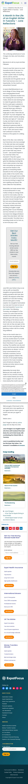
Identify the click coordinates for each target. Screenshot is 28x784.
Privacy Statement (17, 400)
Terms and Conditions (10, 770)
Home (5, 8)
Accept (14, 394)
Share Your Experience (8, 701)
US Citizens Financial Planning (10, 737)
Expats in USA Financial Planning (11, 739)
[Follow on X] (3, 528)
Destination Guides (7, 697)
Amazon (22, 445)
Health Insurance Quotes (9, 725)
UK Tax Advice (6, 732)
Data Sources (14, 775)
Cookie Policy (9, 400)
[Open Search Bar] (22, 3)
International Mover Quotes (10, 730)
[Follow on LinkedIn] (21, 528)
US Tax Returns (6, 735)
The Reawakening (10, 503)
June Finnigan (9, 511)
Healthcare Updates (8, 708)
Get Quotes (9, 585)
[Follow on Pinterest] (17, 528)
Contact (4, 715)
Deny (14, 398)
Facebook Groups (7, 713)
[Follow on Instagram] (13, 528)
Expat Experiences (7, 699)
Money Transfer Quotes (9, 728)
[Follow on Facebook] (6, 528)
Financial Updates (7, 706)
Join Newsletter (6, 710)
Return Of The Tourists (11, 485)
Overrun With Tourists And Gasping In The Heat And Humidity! (12, 467)
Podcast (4, 704)
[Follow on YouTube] (10, 528)
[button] (26, 383)
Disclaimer (21, 770)
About (4, 717)
